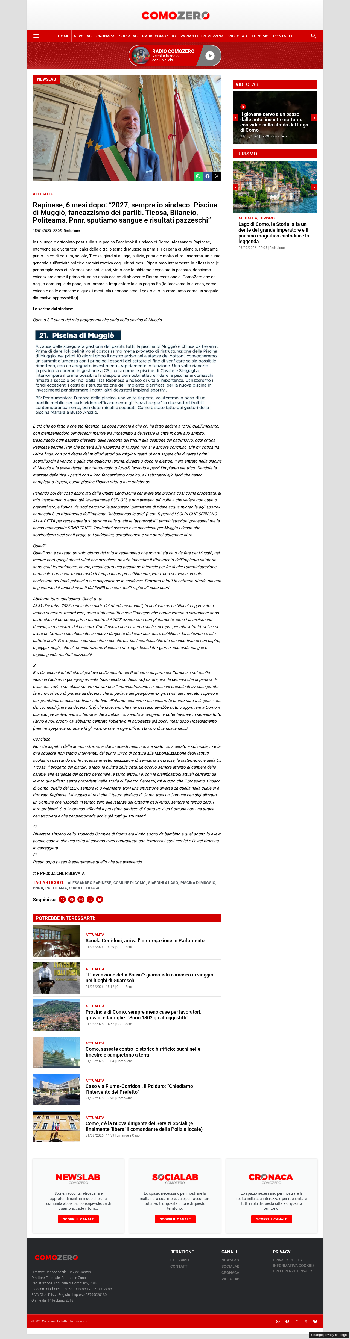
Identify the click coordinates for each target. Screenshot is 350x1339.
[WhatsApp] (62, 899)
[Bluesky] (99, 899)
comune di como (129, 883)
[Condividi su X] (216, 176)
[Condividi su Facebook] (207, 176)
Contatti (282, 36)
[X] (90, 899)
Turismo (260, 36)
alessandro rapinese (89, 883)
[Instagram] (80, 899)
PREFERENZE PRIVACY (293, 1271)
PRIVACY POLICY (288, 1260)
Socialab (128, 36)
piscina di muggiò (197, 883)
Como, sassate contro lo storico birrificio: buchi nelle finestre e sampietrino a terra (143, 1052)
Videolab (237, 36)
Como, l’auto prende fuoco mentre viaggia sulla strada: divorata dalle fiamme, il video (273, 125)
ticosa (92, 888)
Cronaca (105, 36)
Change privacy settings (329, 1335)
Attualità (43, 194)
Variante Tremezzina (202, 36)
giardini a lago (163, 883)
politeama (56, 888)
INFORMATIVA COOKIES (293, 1265)
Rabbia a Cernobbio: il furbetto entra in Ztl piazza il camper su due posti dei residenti (272, 230)
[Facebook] (71, 899)
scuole (76, 888)
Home (63, 36)
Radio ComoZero (159, 36)
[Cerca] (313, 36)
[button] (175, 55)
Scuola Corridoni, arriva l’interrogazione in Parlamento (145, 940)
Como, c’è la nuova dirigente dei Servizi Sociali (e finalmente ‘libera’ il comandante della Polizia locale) (144, 1126)
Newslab (83, 36)
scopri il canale (78, 1219)
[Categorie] (36, 36)
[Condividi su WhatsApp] (198, 176)
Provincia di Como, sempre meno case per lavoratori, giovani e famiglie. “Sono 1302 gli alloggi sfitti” (143, 1014)
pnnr (38, 888)
